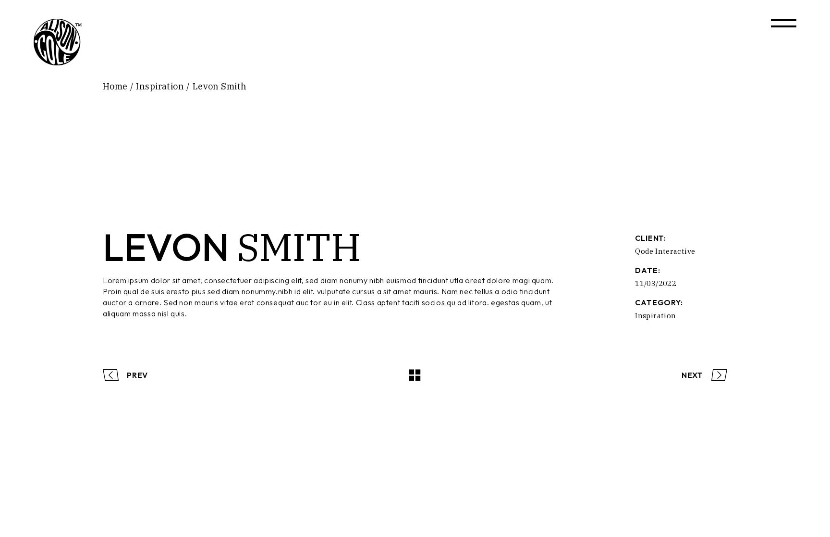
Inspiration (655, 315)
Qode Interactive (665, 251)
